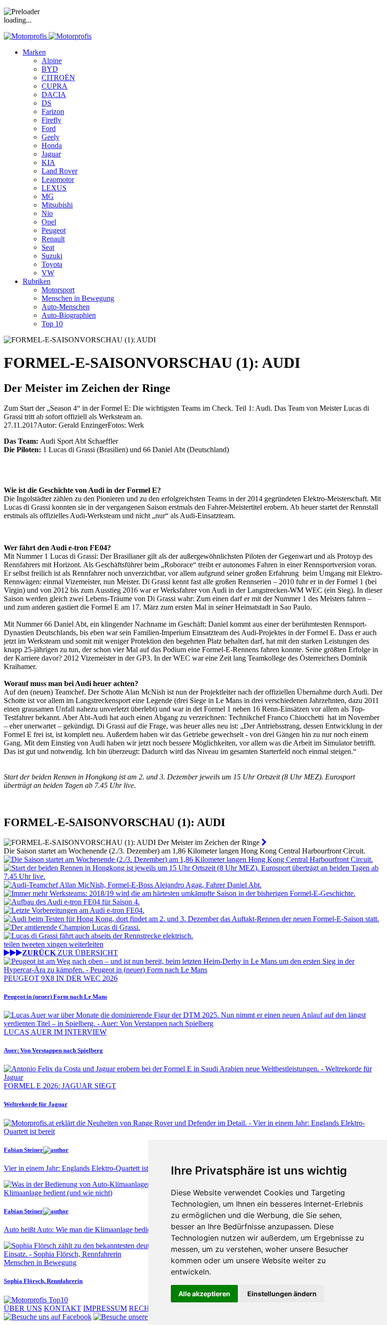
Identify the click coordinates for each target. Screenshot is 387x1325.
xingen (58, 944)
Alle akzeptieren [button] (204, 1294)
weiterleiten (86, 944)
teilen (13, 944)
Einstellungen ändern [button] (282, 1294)
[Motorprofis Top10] (36, 1300)
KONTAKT (62, 1308)
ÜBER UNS (23, 1308)
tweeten (34, 944)
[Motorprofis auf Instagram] (144, 1317)
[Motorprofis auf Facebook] (48, 1317)
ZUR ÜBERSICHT (70, 953)
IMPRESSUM (105, 1308)
